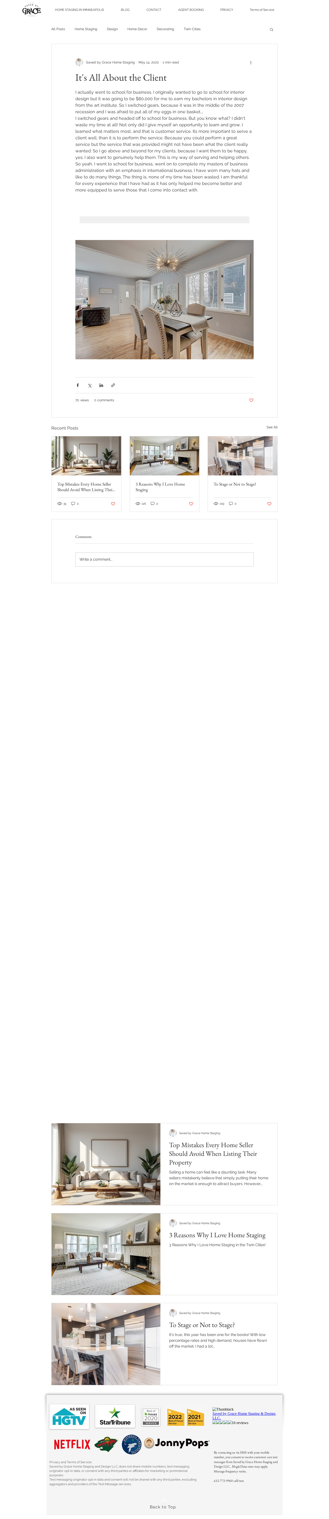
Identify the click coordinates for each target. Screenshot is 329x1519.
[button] (271, 29)
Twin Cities (192, 29)
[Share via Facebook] (77, 385)
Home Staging (86, 29)
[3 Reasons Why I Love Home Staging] (164, 455)
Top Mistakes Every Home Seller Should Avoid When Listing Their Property (85, 486)
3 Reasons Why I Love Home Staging (160, 486)
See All (272, 427)
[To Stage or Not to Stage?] (242, 455)
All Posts (58, 29)
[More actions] (251, 62)
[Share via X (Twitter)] (89, 385)
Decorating (165, 29)
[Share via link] (113, 385)
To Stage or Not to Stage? (235, 484)
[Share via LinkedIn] (101, 385)
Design (112, 29)
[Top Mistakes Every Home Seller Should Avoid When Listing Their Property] (86, 455)
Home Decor (137, 29)
